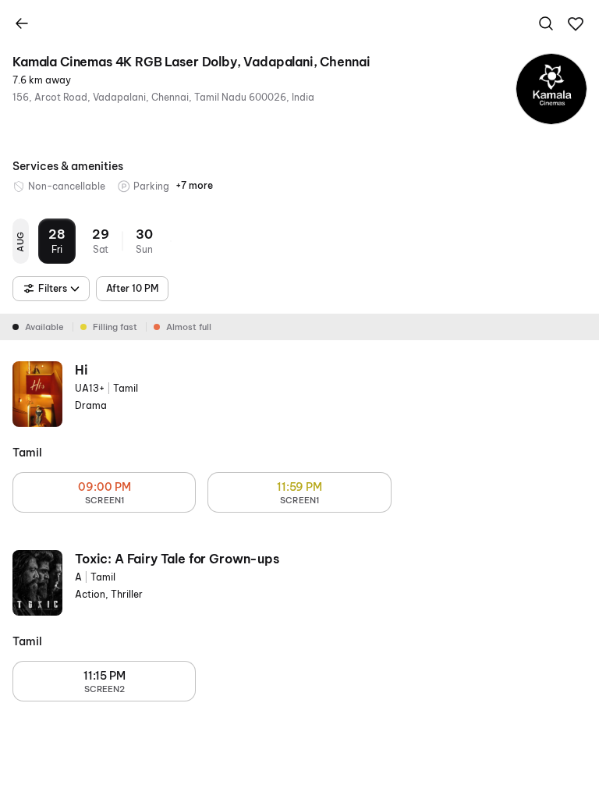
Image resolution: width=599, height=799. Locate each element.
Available (44, 326)
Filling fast (115, 326)
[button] (576, 24)
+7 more (194, 185)
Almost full (188, 326)
